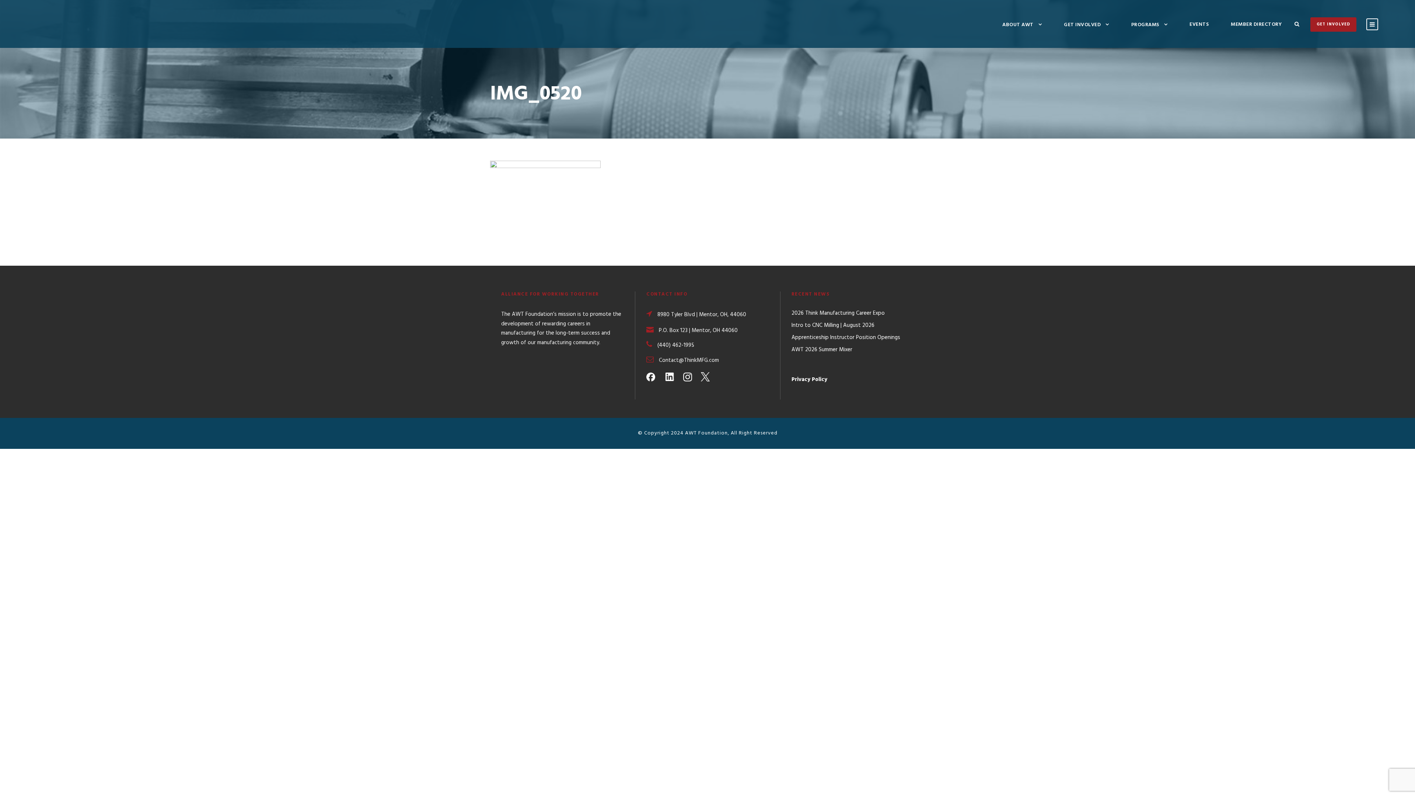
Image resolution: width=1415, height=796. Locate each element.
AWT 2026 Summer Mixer (822, 349)
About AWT (1018, 25)
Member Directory (1256, 24)
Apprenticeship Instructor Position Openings (846, 337)
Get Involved (1082, 25)
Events (1199, 24)
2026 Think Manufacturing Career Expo (838, 313)
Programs (1145, 25)
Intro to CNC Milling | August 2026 (833, 325)
